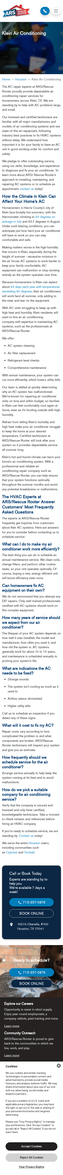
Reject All (31, 1157)
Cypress (12, 852)
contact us (27, 189)
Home (6, 79)
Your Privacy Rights (31, 1167)
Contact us (26, 836)
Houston (21, 79)
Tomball (29, 852)
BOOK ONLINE (31, 913)
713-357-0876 (34, 902)
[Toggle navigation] (56, 10)
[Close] (59, 1066)
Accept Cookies (31, 1146)
